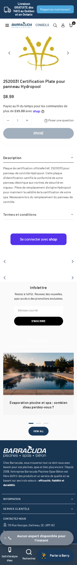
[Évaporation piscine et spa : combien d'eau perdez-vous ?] (38, 374)
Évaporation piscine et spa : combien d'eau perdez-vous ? (39, 404)
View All (38, 431)
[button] (71, 25)
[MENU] (7, 25)
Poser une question (61, 120)
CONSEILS (42, 25)
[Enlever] (8, 120)
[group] (38, 52)
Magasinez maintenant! (55, 9)
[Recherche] (55, 25)
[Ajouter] (27, 120)
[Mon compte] (63, 25)
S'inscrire (38, 321)
